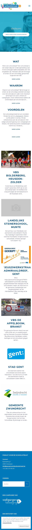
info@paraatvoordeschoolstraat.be (14, 466)
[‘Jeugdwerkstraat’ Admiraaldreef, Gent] (16, 263)
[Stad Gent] (16, 363)
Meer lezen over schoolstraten (16, 34)
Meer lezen (16, 79)
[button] (15, 49)
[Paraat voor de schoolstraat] (11, 6)
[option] (16, 32)
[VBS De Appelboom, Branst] (16, 316)
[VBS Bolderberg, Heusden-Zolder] (16, 168)
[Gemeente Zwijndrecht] (16, 401)
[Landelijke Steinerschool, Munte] (16, 216)
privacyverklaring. (7, 523)
